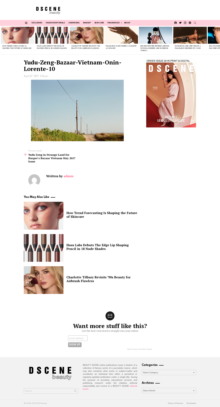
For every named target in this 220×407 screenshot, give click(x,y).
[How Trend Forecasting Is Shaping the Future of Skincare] (17, 35)
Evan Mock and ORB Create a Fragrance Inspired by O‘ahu (188, 47)
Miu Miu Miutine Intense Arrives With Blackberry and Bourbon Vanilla (154, 48)
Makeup (87, 23)
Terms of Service (175, 403)
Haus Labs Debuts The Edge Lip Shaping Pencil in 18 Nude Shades (52, 47)
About (127, 23)
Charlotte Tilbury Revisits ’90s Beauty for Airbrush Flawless (85, 47)
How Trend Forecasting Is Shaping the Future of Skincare (16, 47)
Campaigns (73, 23)
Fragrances (113, 23)
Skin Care (99, 23)
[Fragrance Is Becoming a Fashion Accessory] (121, 35)
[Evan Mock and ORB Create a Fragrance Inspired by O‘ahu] (190, 35)
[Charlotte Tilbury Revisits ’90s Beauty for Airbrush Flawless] (86, 35)
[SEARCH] (195, 22)
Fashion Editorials (55, 23)
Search (75, 391)
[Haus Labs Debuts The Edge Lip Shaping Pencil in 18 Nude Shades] (52, 35)
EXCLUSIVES (37, 23)
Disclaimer (191, 403)
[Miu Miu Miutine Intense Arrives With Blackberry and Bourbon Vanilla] (155, 35)
